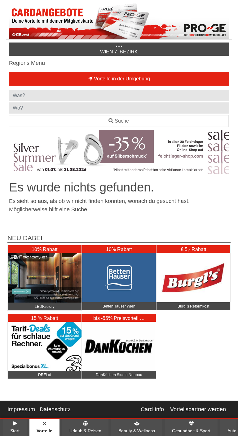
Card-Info (152, 409)
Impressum (21, 409)
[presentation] (15, 153)
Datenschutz (55, 409)
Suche (122, 121)
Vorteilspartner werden (198, 409)
